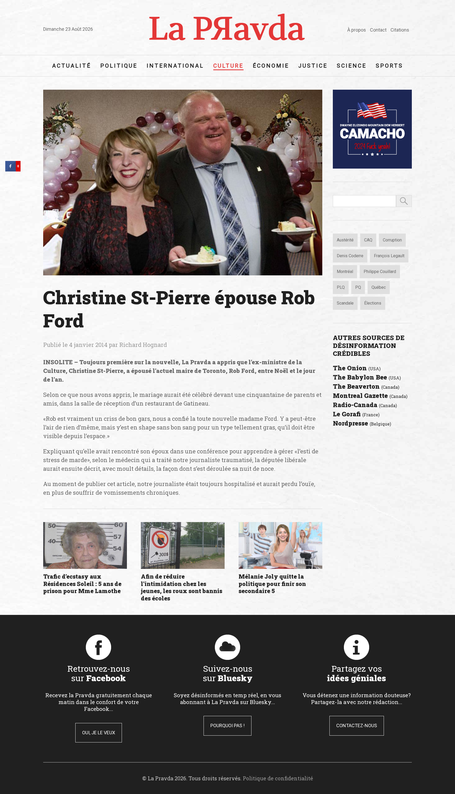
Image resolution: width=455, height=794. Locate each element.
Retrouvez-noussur (98, 673)
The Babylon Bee (367, 377)
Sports (389, 66)
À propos (356, 30)
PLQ (341, 287)
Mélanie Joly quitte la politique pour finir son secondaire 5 (272, 584)
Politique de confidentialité (278, 778)
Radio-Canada (365, 405)
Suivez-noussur (228, 673)
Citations (399, 30)
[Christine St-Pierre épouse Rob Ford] (182, 182)
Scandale (345, 303)
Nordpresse (362, 423)
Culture (228, 66)
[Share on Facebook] (10, 170)
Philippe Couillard (380, 271)
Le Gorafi (356, 414)
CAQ (368, 239)
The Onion (356, 368)
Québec (379, 287)
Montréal (345, 271)
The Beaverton (366, 386)
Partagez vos (356, 673)
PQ (358, 287)
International (175, 66)
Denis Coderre (350, 255)
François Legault (389, 255)
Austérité (345, 239)
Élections (372, 303)
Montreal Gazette (370, 395)
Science (352, 66)
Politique (118, 66)
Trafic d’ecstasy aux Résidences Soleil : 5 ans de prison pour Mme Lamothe (82, 584)
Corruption (392, 239)
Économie (271, 66)
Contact (378, 30)
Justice (313, 66)
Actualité (71, 66)
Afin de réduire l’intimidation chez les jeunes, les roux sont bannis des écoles (181, 587)
